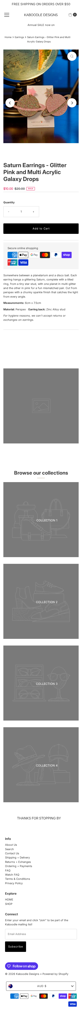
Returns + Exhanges (18, 861)
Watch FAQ (12, 874)
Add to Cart (41, 228)
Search (9, 849)
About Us (11, 844)
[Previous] (10, 102)
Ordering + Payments (18, 866)
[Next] (72, 102)
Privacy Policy (14, 883)
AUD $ (41, 986)
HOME (9, 899)
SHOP (8, 903)
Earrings (19, 37)
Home (8, 37)
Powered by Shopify (55, 974)
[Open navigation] (6, 14)
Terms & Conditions (17, 878)
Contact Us (12, 853)
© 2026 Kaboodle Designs (22, 974)
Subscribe (15, 946)
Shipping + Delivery (17, 857)
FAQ (8, 870)
